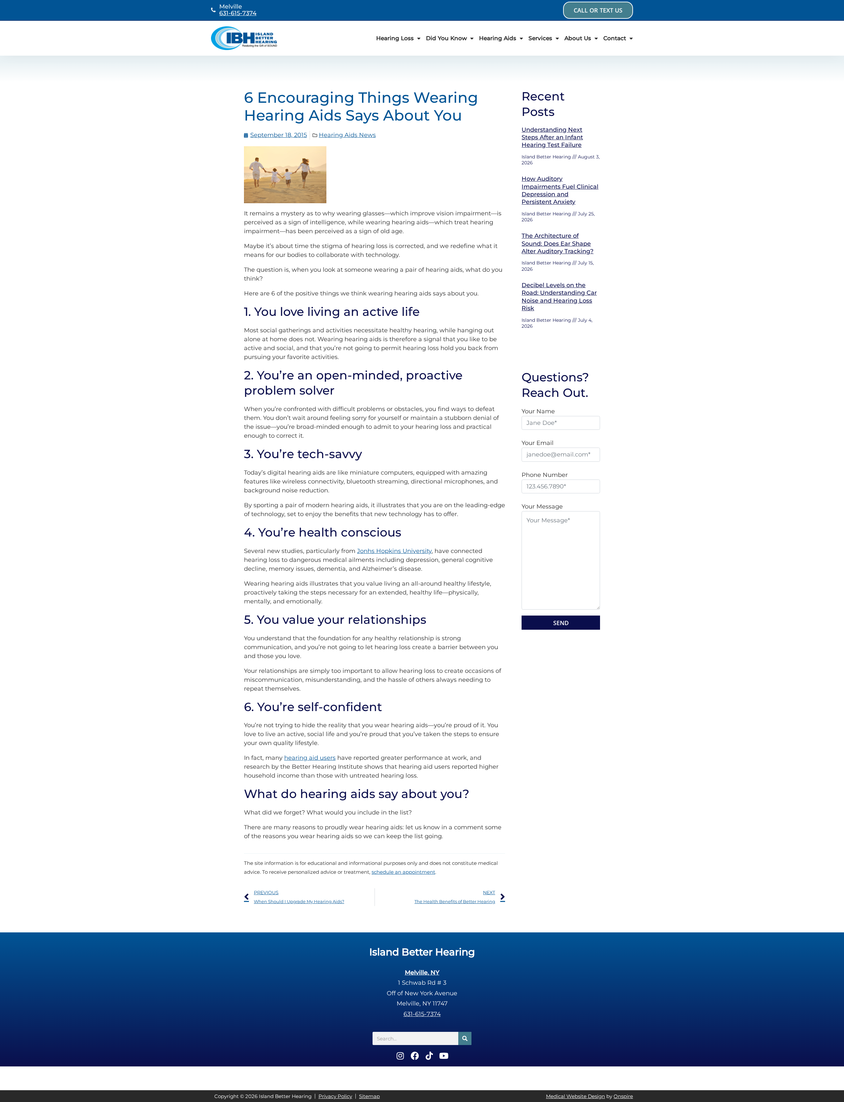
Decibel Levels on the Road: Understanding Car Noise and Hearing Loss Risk (559, 297)
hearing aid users (310, 757)
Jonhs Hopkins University (394, 551)
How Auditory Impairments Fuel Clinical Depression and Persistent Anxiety (560, 190)
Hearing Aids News (347, 135)
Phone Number (545, 475)
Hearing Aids (497, 38)
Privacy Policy (335, 1096)
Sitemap (369, 1096)
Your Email (538, 443)
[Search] (464, 1038)
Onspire (623, 1096)
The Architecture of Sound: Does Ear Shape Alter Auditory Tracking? (557, 243)
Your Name (538, 411)
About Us (577, 38)
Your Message (542, 506)
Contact (614, 38)
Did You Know (446, 38)
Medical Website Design (575, 1096)
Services (540, 38)
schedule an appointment (403, 872)
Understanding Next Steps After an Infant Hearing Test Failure (552, 137)
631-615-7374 (237, 13)
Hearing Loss (395, 38)
